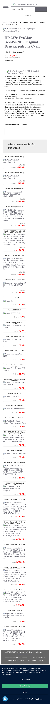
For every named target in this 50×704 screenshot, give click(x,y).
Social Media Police (15, 660)
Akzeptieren (25, 686)
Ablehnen (25, 680)
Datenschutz (38, 658)
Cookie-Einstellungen (25, 654)
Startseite (5, 22)
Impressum (31, 660)
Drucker (12, 22)
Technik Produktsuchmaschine (17, 658)
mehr (25, 692)
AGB (41, 660)
